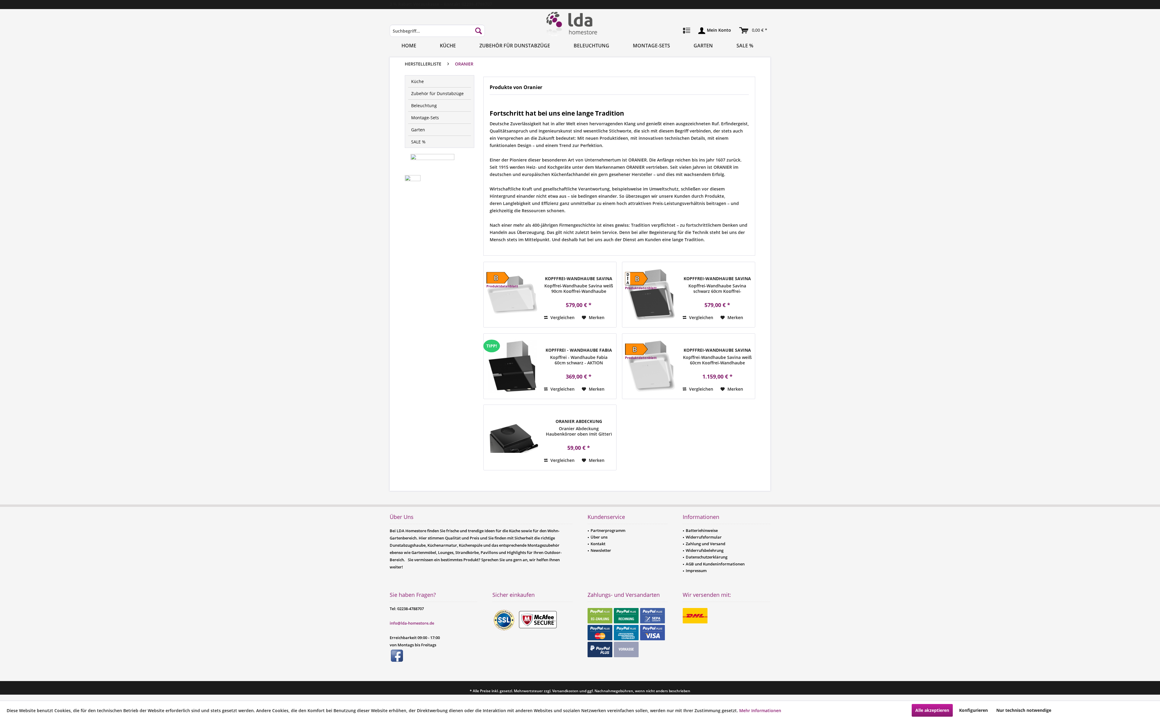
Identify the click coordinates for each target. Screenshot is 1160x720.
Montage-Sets (425, 117)
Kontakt (598, 543)
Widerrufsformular (704, 537)
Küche (417, 81)
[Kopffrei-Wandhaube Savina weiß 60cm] (651, 366)
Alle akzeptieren (932, 710)
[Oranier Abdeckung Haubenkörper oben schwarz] (512, 437)
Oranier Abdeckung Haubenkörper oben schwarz (579, 421)
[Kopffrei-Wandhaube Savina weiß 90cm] (512, 294)
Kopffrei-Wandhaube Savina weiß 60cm (717, 350)
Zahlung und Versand (705, 543)
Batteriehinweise (702, 530)
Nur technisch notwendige (1023, 710)
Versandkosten (565, 690)
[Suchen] (478, 31)
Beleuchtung (424, 105)
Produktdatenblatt (502, 286)
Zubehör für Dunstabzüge (437, 93)
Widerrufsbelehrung (704, 550)
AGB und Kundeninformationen (715, 564)
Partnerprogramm (608, 530)
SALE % (418, 142)
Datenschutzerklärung (706, 557)
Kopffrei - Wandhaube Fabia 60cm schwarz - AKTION (579, 350)
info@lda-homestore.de (412, 623)
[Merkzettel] (686, 31)
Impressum (696, 570)
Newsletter (601, 550)
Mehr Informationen (760, 710)
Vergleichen (562, 317)
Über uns (599, 537)
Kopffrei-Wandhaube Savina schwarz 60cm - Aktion (717, 279)
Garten (418, 130)
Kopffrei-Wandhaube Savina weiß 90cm (578, 279)
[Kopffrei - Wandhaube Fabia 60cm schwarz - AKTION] (512, 366)
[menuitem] (437, 34)
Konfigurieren (973, 710)
